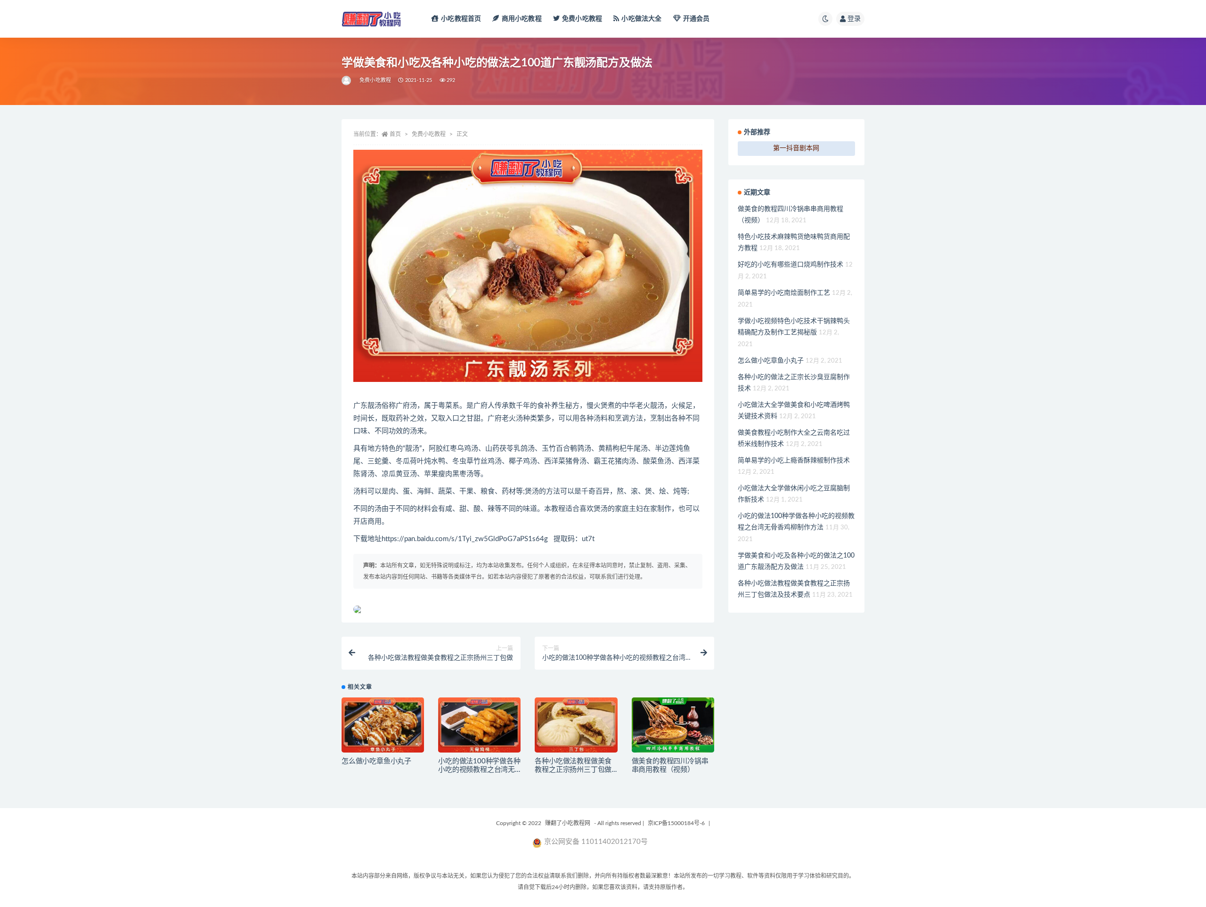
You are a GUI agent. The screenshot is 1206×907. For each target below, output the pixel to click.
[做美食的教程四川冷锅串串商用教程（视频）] (673, 725)
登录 (854, 19)
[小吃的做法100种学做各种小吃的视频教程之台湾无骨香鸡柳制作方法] (479, 725)
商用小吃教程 (521, 19)
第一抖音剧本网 (796, 148)
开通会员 (696, 19)
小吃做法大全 (641, 19)
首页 (395, 134)
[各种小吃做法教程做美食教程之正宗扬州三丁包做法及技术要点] (576, 725)
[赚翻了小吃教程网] (347, 80)
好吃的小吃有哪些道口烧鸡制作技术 (790, 264)
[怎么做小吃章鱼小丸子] (383, 725)
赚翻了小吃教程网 (567, 823)
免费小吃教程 (582, 19)
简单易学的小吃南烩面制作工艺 (784, 293)
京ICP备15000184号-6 (676, 823)
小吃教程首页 (461, 19)
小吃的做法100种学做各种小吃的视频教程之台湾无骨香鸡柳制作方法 (479, 770)
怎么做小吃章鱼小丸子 (376, 761)
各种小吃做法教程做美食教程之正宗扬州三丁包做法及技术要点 (573, 770)
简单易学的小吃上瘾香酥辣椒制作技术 (794, 460)
